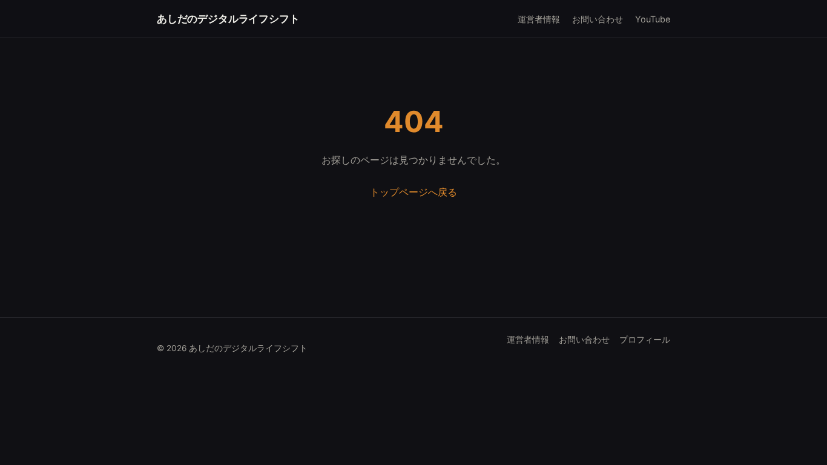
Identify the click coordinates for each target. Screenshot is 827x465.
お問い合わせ (597, 19)
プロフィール (644, 340)
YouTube (652, 19)
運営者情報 (539, 19)
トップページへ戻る (413, 192)
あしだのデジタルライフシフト (228, 19)
